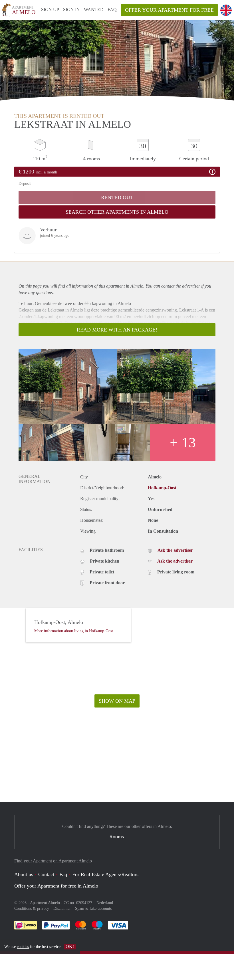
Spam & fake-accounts (93, 908)
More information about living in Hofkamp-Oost (73, 631)
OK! (70, 946)
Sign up (50, 9)
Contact (46, 874)
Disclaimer (62, 908)
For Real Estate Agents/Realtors (105, 874)
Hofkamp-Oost (162, 487)
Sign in (71, 9)
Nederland (104, 903)
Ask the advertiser (175, 550)
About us (23, 874)
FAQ (112, 9)
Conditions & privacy (31, 908)
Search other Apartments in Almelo (117, 212)
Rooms (116, 836)
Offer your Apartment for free (169, 10)
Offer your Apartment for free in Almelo (56, 886)
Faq (63, 874)
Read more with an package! (117, 330)
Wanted (94, 9)
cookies (23, 947)
